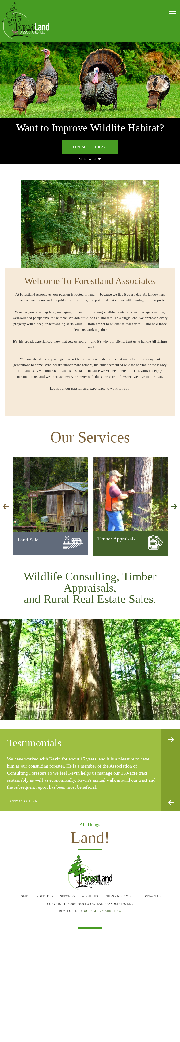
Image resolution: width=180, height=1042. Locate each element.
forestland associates (25, 20)
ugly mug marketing (102, 911)
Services (67, 896)
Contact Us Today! (90, 147)
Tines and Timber (120, 896)
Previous (171, 802)
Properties (44, 896)
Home (23, 896)
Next (171, 739)
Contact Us (151, 896)
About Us (90, 896)
